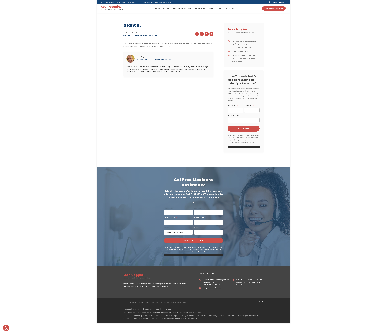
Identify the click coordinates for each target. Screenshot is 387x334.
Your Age (197, 228)
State (166, 228)
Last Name (248, 106)
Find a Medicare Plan (274, 8)
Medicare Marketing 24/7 (178, 302)
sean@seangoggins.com (164, 2)
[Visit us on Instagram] (266, 2)
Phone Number (200, 218)
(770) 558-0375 (130, 2)
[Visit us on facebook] (269, 2)
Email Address (233, 116)
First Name (232, 106)
